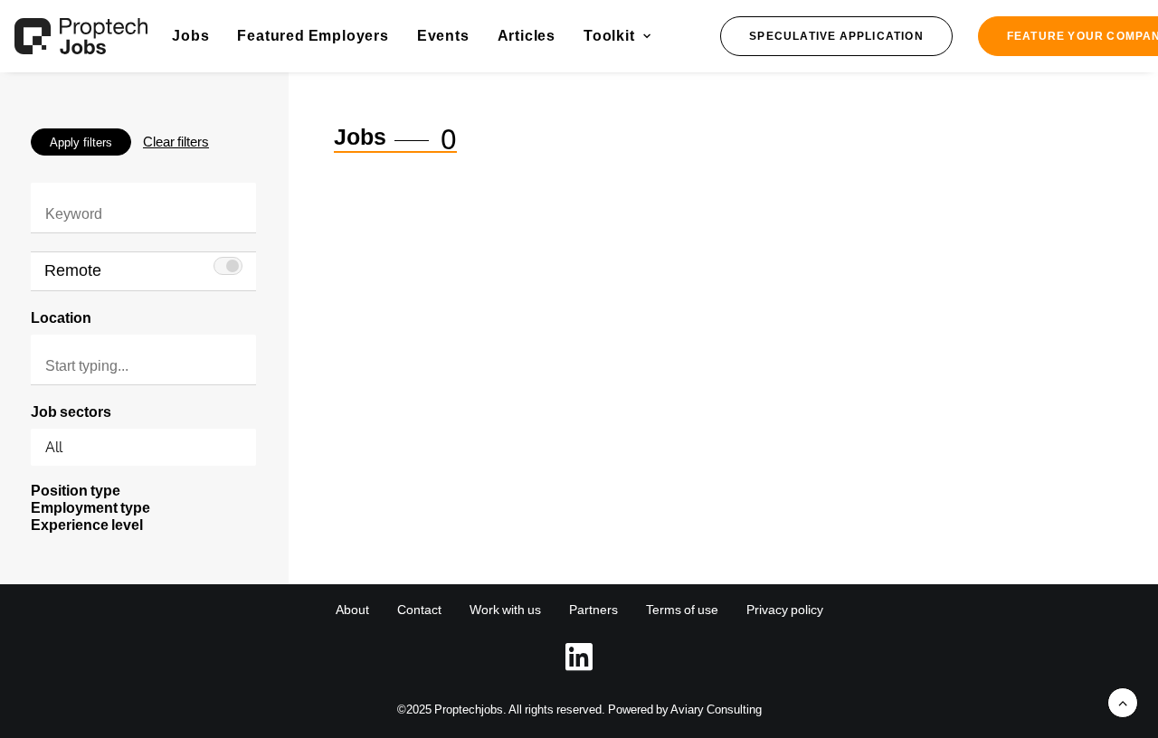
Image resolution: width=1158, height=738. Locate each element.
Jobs (190, 35)
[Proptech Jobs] (80, 36)
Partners (593, 609)
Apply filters (81, 142)
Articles (526, 35)
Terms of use (682, 609)
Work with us (505, 609)
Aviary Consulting (716, 709)
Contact (419, 609)
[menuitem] (190, 36)
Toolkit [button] (609, 35)
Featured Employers (312, 35)
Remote (72, 270)
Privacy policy (784, 609)
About (352, 609)
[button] (836, 36)
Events (443, 35)
